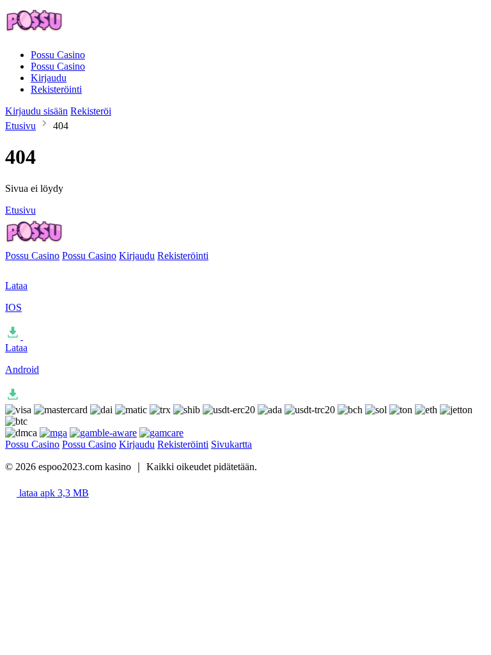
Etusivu (20, 125)
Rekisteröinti (56, 89)
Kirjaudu (48, 77)
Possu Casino (58, 54)
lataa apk (53, 492)
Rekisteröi (90, 111)
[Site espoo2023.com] (66, 33)
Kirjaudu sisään (36, 111)
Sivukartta (231, 444)
